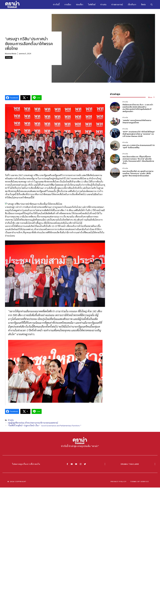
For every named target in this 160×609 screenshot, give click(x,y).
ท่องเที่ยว (79, 4)
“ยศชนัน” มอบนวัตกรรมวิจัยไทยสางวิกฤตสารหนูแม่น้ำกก (136, 121)
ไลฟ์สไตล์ (91, 4)
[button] (151, 4)
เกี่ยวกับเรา (132, 4)
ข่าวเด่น (103, 4)
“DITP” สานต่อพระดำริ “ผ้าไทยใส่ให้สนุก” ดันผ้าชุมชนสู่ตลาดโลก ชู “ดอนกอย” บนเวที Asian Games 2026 (138, 134)
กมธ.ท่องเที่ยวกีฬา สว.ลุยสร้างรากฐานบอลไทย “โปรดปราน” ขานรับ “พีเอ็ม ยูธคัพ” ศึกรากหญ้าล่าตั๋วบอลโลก (137, 173)
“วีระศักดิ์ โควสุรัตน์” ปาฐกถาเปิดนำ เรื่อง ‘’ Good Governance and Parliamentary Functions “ (45, 425)
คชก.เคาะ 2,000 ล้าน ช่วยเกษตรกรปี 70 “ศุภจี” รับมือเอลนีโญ (138, 146)
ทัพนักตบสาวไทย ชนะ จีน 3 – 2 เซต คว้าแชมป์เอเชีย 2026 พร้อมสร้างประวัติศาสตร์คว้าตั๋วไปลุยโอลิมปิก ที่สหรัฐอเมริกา (137, 108)
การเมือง (67, 4)
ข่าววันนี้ (56, 4)
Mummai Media (10, 53)
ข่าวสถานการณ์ (117, 4)
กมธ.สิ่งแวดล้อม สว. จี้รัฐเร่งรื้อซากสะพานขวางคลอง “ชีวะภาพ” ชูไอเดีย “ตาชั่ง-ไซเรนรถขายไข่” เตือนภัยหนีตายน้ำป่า (138, 160)
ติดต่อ (143, 4)
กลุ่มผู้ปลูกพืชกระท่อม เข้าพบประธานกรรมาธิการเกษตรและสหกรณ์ (33, 423)
